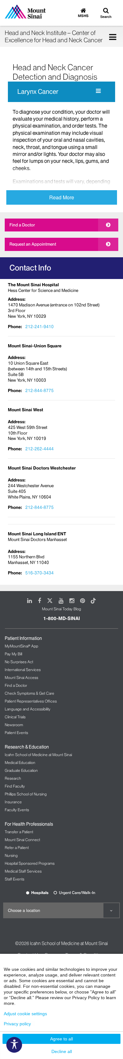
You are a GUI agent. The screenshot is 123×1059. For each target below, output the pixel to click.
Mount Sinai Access (21, 677)
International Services (23, 669)
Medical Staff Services (23, 871)
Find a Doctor (22, 224)
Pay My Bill (13, 654)
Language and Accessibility (27, 709)
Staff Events (14, 879)
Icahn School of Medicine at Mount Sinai (38, 754)
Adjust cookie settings (25, 1013)
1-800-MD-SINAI (61, 618)
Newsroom (14, 724)
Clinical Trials (15, 717)
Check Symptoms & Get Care (29, 693)
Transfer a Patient (19, 831)
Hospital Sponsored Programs (30, 863)
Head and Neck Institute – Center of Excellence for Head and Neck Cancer (53, 36)
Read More (61, 197)
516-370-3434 (39, 572)
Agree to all (61, 1038)
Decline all (61, 1051)
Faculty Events (17, 809)
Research (13, 778)
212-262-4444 (39, 448)
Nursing (11, 855)
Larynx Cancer (37, 92)
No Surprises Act (19, 661)
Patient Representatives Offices (31, 701)
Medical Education (20, 762)
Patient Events (16, 732)
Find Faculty (15, 786)
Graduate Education (21, 770)
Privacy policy (17, 1023)
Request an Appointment (32, 244)
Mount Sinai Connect (22, 839)
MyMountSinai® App (21, 646)
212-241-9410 (39, 326)
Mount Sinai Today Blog (61, 608)
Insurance (13, 802)
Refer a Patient (17, 847)
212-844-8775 (39, 390)
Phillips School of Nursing (26, 794)
